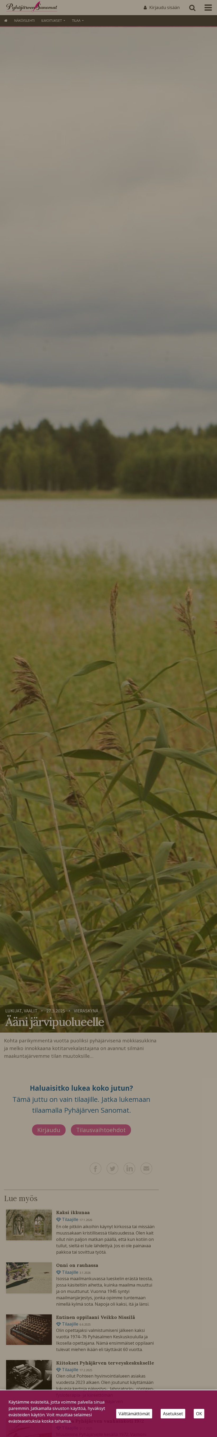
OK (199, 1414)
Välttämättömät (134, 1414)
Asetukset (173, 1414)
